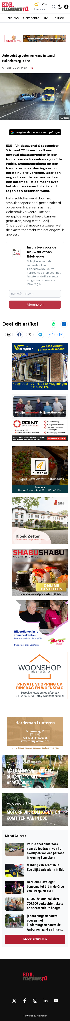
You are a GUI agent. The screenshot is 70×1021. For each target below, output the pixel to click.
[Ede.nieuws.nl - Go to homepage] (35, 977)
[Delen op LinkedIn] (64, 324)
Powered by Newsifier (35, 1015)
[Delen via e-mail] (61, 334)
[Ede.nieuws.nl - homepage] (15, 6)
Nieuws (13, 18)
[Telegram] (40, 334)
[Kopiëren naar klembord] (51, 334)
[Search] (53, 7)
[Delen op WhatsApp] (53, 324)
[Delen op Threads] (9, 334)
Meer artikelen (35, 939)
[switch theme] (60, 6)
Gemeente (31, 18)
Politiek (58, 18)
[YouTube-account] (56, 1000)
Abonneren (35, 304)
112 (46, 18)
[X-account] (14, 1000)
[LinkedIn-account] (45, 1000)
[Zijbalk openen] (2, 18)
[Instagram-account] (35, 1000)
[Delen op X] (30, 334)
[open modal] (66, 7)
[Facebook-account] (24, 1000)
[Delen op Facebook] (19, 334)
